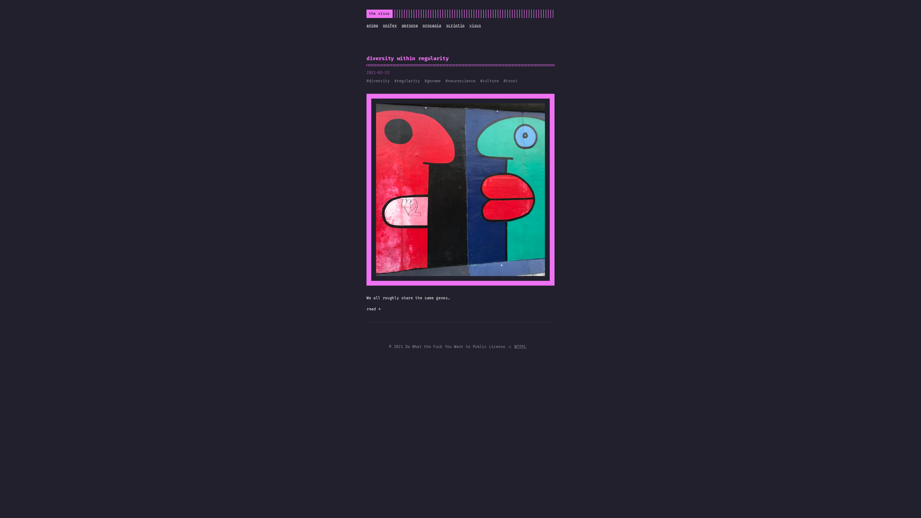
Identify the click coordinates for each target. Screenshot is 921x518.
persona (410, 25)
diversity (379, 81)
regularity (408, 81)
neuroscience (462, 81)
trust (511, 81)
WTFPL (520, 346)
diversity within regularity (407, 58)
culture (491, 81)
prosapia (432, 25)
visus (475, 25)
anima (372, 25)
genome (434, 81)
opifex (390, 25)
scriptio (455, 25)
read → (374, 309)
